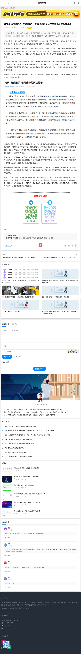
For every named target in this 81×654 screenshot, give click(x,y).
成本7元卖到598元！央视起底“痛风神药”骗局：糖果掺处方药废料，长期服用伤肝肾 (29, 415)
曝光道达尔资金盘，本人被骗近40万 (16, 452)
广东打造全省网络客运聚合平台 (14, 448)
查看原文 (7, 537)
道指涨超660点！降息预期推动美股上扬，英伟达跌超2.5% (22, 257)
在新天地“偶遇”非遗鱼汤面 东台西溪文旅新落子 (19, 439)
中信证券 (26, 61)
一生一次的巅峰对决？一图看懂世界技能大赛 (18, 457)
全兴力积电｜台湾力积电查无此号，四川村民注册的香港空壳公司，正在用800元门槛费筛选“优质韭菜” (35, 412)
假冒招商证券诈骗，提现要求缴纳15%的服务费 (19, 444)
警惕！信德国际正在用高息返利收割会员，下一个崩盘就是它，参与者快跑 (27, 435)
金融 (6, 8)
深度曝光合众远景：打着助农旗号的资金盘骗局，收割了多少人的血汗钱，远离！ (30, 431)
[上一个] (2, 296)
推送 (29, 27)
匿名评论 (18, 357)
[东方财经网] (40, 5)
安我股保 (27, 41)
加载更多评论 (39, 369)
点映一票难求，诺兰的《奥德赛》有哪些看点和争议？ (21, 426)
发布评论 (7, 357)
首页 (2, 8)
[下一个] (79, 296)
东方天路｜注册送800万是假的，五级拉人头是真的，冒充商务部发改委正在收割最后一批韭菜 (33, 409)
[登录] (74, 3)
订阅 (27, 608)
